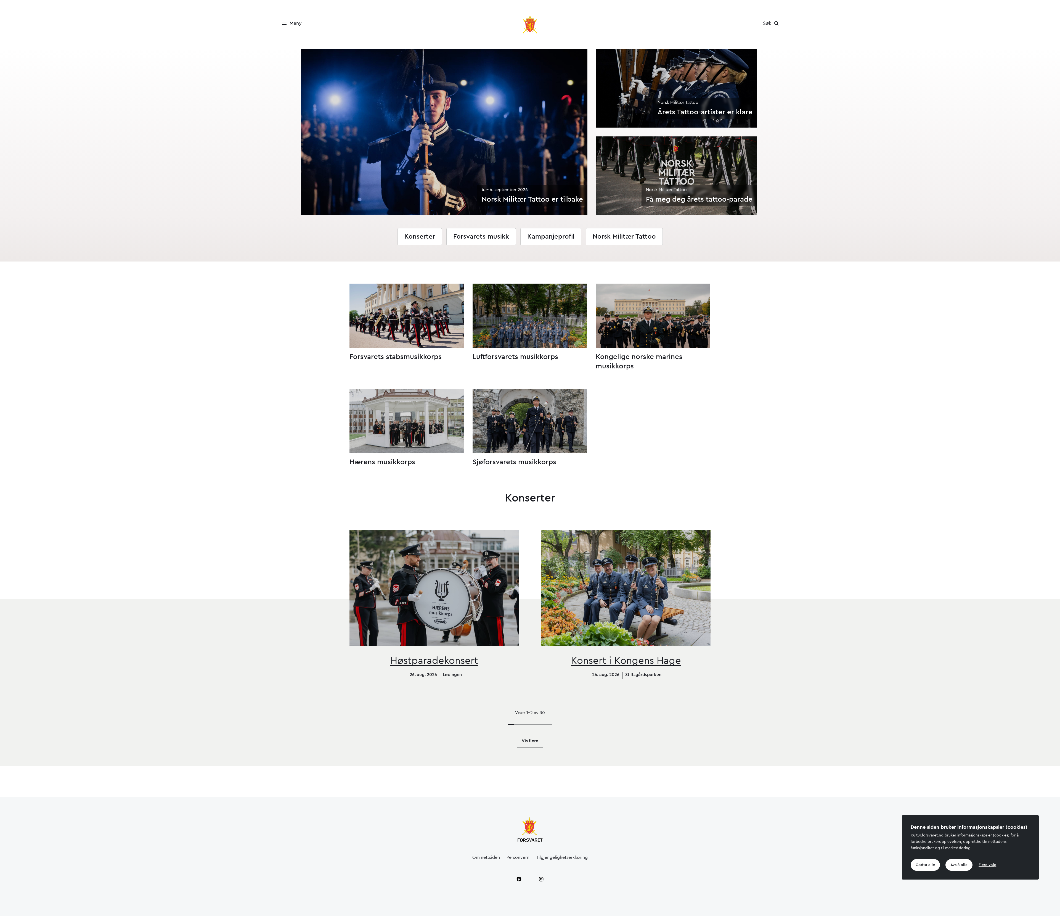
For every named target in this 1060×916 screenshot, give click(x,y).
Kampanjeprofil (550, 236)
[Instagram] (541, 879)
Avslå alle (959, 865)
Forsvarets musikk (481, 236)
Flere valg (988, 865)
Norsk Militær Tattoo (624, 236)
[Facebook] (519, 879)
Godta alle (925, 865)
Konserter (419, 236)
